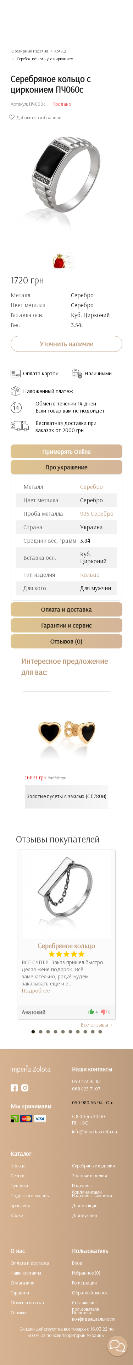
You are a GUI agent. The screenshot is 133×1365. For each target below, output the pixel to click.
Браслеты (20, 1205)
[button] (117, 1346)
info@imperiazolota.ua (94, 1131)
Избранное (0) (86, 1273)
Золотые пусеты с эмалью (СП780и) (66, 796)
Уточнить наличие (66, 343)
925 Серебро (96, 513)
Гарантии (20, 1292)
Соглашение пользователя (85, 1305)
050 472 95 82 (86, 1081)
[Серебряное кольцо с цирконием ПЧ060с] (66, 180)
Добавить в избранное (38, 117)
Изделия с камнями (92, 1195)
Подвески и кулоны (30, 1195)
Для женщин (85, 1205)
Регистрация (84, 1283)
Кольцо (90, 574)
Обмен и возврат (27, 1302)
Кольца (60, 51)
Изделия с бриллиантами (87, 1188)
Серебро (91, 486)
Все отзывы (94, 1024)
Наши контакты (26, 1273)
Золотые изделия (89, 1175)
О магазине (22, 1283)
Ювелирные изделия (29, 51)
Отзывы (18, 1312)
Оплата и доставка (30, 1263)
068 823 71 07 (86, 1088)
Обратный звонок (89, 1292)
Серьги (17, 1175)
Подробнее (36, 990)
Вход (77, 1263)
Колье (17, 1215)
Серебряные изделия (93, 1165)
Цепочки (19, 1185)
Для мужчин (84, 1215)
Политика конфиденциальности (94, 1315)
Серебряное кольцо (66, 945)
